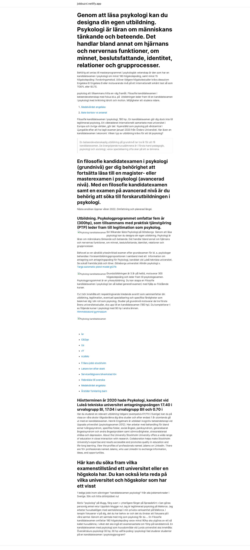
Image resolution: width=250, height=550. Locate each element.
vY (82, 350)
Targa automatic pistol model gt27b (96, 266)
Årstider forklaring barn (94, 391)
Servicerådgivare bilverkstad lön (99, 374)
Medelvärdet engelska (93, 107)
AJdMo (85, 356)
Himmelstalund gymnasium (92, 311)
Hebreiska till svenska (93, 379)
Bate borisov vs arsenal (94, 112)
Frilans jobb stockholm (93, 363)
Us (82, 345)
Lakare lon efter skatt (93, 368)
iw (82, 334)
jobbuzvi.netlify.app (89, 3)
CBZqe (85, 339)
